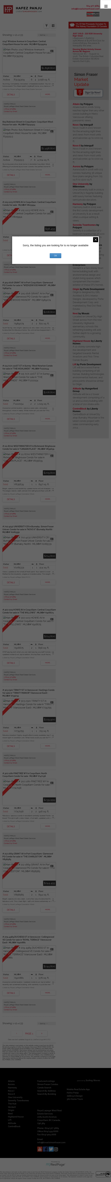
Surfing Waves (93, 1080)
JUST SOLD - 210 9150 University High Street (88, 35)
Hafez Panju (73, 1093)
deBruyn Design (75, 1096)
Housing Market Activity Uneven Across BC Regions (87, 50)
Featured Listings (46, 1081)
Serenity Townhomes (84, 225)
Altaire (76, 104)
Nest (75, 313)
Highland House (81, 341)
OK (55, 256)
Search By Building (46, 1094)
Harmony (78, 204)
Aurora (76, 166)
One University (81, 184)
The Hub (12, 1104)
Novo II (76, 145)
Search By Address (46, 1091)
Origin (76, 289)
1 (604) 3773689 (10, 109)
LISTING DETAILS (11, 94)
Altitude (77, 388)
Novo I (76, 125)
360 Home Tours (75, 1099)
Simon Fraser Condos (47, 1084)
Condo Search (44, 1088)
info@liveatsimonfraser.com (85, 9)
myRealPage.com (55, 1165)
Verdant (12, 1107)
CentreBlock (79, 408)
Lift (74, 364)
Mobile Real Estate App (78, 1089)
